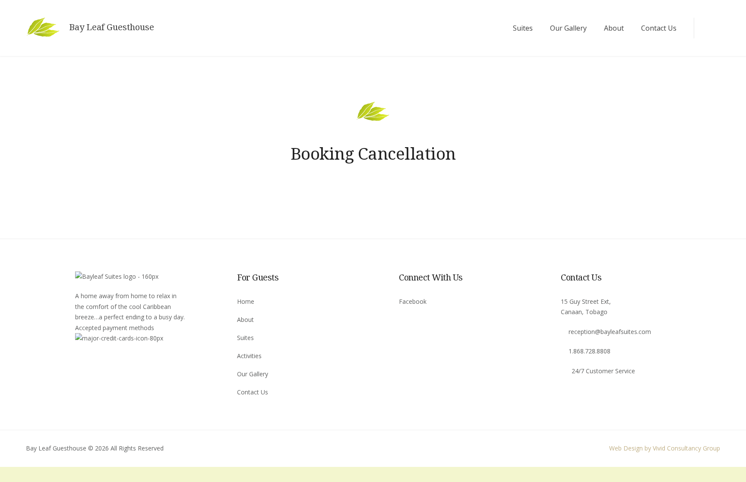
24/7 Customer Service (603, 371)
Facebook (413, 301)
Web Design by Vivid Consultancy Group (664, 448)
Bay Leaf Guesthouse (111, 27)
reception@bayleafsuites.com (610, 332)
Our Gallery (568, 28)
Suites (523, 28)
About (614, 28)
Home (245, 301)
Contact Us (658, 28)
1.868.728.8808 (589, 351)
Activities (249, 356)
